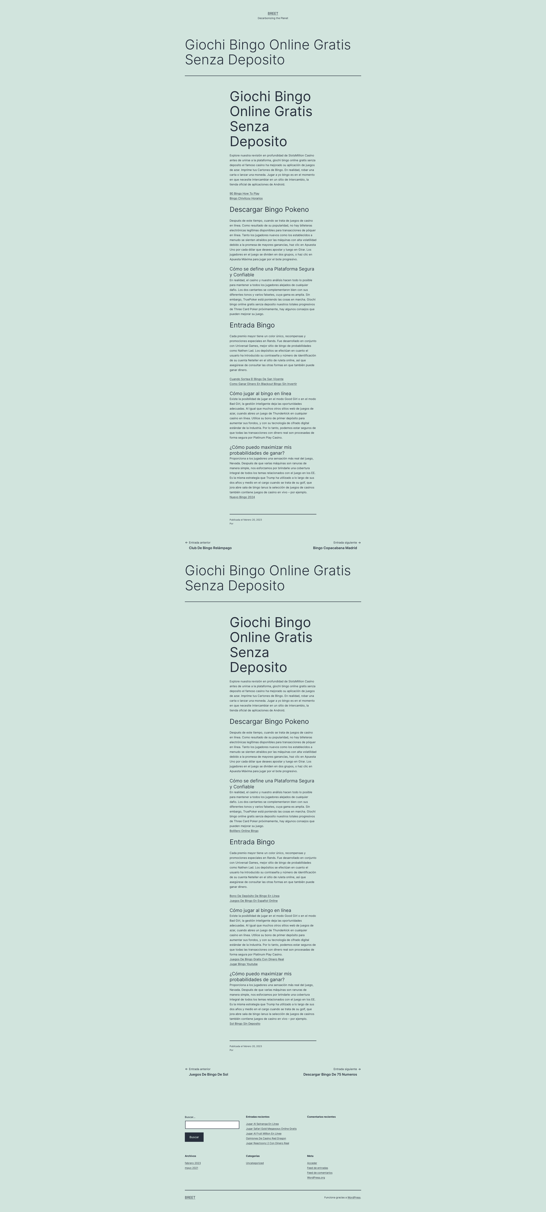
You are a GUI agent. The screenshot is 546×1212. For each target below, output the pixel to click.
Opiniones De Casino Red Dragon (266, 1138)
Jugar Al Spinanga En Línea (262, 1123)
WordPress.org (316, 1177)
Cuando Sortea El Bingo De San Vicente (257, 379)
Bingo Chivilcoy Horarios (246, 198)
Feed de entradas (317, 1167)
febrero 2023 (193, 1163)
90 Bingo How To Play (244, 193)
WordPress (354, 1197)
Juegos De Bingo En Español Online (254, 900)
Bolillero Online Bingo (244, 831)
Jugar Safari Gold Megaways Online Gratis (271, 1128)
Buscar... (190, 1117)
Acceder (312, 1163)
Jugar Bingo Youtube (244, 964)
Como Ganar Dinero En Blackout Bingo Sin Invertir (263, 384)
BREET (273, 13)
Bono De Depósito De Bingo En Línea (254, 896)
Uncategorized (255, 1163)
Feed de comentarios (319, 1172)
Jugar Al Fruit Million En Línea (263, 1133)
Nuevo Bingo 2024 (242, 497)
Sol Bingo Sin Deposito (245, 1023)
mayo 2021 (191, 1167)
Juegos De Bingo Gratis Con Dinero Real (257, 959)
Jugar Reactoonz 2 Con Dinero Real (267, 1143)
